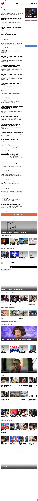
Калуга (2, 9)
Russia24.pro (2, 344)
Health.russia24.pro (3, 294)
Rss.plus (27, 0)
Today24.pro (2, 408)
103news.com (2, 422)
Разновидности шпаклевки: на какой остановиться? (6, 269)
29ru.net (2, 435)
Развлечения (4, 403)
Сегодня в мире (4, 406)
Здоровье (12, 0)
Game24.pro (3, 471)
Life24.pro (2, 376)
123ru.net (36, 0)
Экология (8, 0)
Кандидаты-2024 (22, 0)
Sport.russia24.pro (3, 250)
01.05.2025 (33, 3)
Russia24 (2, 0)
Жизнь (2, 375)
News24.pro (2, 390)
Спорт (16, 0)
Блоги (2, 389)
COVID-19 (5, 1)
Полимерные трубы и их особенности (4, 270)
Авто (18, 0)
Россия (2, 342)
